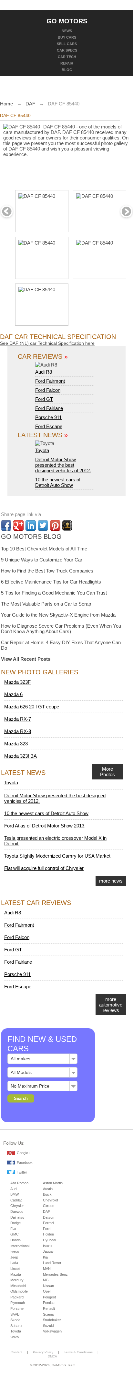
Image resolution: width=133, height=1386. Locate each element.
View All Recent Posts (25, 659)
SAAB (14, 1314)
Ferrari (48, 1223)
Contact (16, 1352)
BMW (14, 1194)
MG (46, 1280)
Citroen (48, 1206)
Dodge (15, 1223)
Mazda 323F (17, 682)
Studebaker (52, 1320)
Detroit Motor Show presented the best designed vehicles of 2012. (63, 465)
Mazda (15, 1274)
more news (111, 881)
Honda (15, 1240)
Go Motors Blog (31, 536)
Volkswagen (52, 1331)
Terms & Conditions (78, 1352)
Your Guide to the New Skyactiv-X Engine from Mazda (58, 615)
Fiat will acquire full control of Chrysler (44, 868)
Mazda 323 (16, 743)
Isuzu (47, 1246)
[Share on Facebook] (6, 525)
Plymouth (17, 1303)
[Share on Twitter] (43, 525)
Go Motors (66, 21)
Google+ (23, 1153)
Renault (49, 1308)
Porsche (17, 1308)
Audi (13, 1189)
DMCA (52, 1356)
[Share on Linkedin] (31, 525)
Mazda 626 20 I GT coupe (31, 706)
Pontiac (49, 1303)
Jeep (14, 1257)
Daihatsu (17, 1217)
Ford (46, 1229)
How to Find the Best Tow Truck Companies (47, 570)
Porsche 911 (48, 417)
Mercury (17, 1280)
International (19, 1246)
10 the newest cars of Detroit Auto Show (57, 482)
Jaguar (48, 1251)
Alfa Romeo (19, 1183)
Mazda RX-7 (17, 719)
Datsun (48, 1217)
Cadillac (16, 1200)
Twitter (22, 1172)
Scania (48, 1314)
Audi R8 (43, 372)
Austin (48, 1189)
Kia (45, 1257)
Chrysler (17, 1206)
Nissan (48, 1286)
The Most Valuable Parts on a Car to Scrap (46, 604)
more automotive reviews (110, 1004)
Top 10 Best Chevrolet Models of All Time (44, 548)
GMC (14, 1234)
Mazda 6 (13, 694)
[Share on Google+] (18, 525)
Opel (46, 1291)
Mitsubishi (18, 1286)
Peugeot (49, 1297)
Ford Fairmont (50, 381)
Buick (47, 1194)
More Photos (107, 771)
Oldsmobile (19, 1291)
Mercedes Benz (55, 1274)
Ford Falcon (47, 390)
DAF (46, 1211)
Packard (17, 1297)
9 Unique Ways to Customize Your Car (41, 559)
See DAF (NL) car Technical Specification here (47, 343)
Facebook (25, 1162)
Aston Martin (53, 1183)
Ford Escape (48, 426)
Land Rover (52, 1263)
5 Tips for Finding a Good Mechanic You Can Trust (54, 593)
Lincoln (15, 1269)
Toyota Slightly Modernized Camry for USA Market (57, 856)
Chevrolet (50, 1200)
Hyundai (49, 1240)
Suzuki (48, 1326)
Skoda (15, 1320)
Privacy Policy (43, 1352)
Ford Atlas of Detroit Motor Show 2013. (45, 825)
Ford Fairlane (49, 408)
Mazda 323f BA (20, 756)
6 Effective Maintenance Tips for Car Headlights (51, 582)
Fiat (13, 1229)
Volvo (14, 1337)
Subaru (16, 1326)
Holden (48, 1234)
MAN (47, 1269)
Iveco (14, 1251)
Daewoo (16, 1211)
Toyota (42, 450)
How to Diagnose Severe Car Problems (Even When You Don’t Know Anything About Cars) (61, 628)
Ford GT (44, 399)
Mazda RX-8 (17, 731)
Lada (14, 1263)
